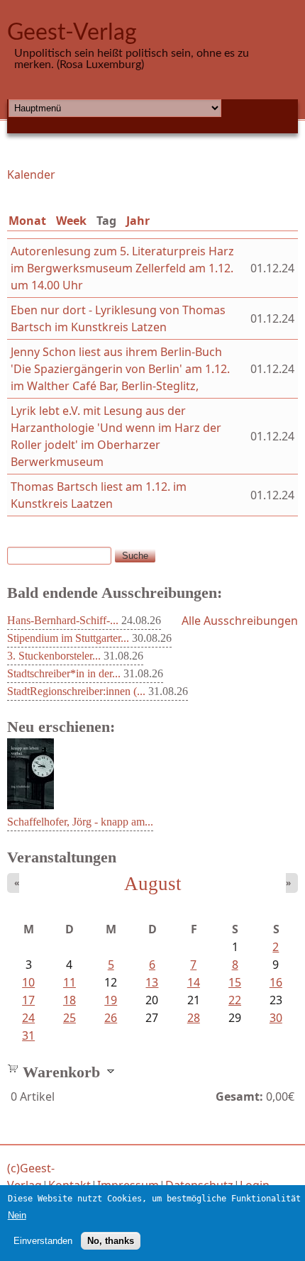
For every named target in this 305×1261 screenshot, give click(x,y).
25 (69, 1018)
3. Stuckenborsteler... (54, 656)
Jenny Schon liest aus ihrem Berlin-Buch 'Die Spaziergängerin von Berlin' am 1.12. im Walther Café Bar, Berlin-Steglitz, (120, 369)
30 (276, 1018)
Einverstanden (42, 1240)
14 (193, 982)
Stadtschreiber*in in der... (64, 673)
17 (28, 1000)
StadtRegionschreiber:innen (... (76, 691)
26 (110, 1018)
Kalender (31, 174)
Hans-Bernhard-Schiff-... (62, 620)
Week (71, 220)
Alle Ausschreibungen (240, 620)
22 (234, 1000)
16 (276, 982)
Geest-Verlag (72, 32)
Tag (109, 220)
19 (110, 1000)
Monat (27, 220)
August (153, 883)
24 (28, 1018)
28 (193, 1018)
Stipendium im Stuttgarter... (68, 638)
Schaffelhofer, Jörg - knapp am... (80, 822)
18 (69, 1000)
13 (151, 982)
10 (28, 982)
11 (69, 982)
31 (28, 1035)
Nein (17, 1215)
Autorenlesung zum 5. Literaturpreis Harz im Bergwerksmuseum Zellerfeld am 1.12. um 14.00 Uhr (122, 268)
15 (234, 982)
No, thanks (110, 1240)
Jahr (138, 220)
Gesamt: (239, 1096)
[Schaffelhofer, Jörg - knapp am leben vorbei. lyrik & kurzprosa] (30, 805)
